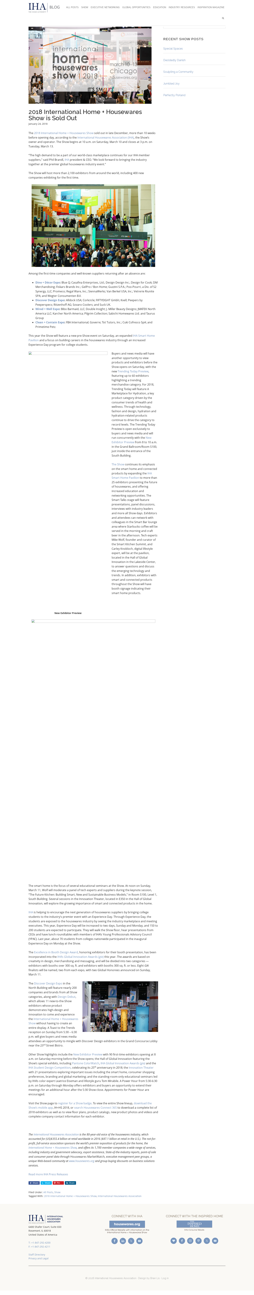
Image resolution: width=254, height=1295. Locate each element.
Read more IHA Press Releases (48, 1174)
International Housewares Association (46, 7)
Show (57, 1192)
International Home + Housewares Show (53, 1148)
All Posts (48, 1192)
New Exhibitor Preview (87, 1054)
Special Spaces (173, 48)
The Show (118, 464)
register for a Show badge (75, 1103)
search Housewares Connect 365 (95, 1108)
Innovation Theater (141, 1067)
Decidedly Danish (174, 60)
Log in (165, 1278)
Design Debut (67, 997)
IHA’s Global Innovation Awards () (80, 957)
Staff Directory (37, 1254)
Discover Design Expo (48, 983)
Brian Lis (155, 1278)
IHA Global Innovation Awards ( (123, 1063)
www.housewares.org (81, 1161)
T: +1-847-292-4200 (39, 1242)
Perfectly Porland (174, 95)
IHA (67, 160)
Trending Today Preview (133, 371)
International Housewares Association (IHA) (105, 137)
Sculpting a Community (178, 71)
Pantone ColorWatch (85, 1063)
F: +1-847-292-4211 (39, 1246)
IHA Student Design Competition (50, 1067)
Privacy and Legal (39, 1258)
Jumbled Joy (171, 83)
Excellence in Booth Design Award (56, 952)
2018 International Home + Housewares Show (63, 133)
